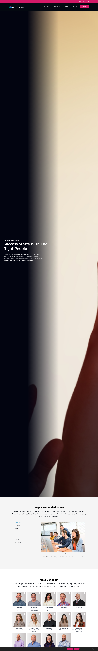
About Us (74, 6)
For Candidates (57, 6)
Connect (85, 6)
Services (66, 6)
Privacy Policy (25, 649)
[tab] (24, 522)
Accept (70, 648)
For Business (46, 6)
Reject (76, 648)
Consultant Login (82, 1)
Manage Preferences (8, 649)
